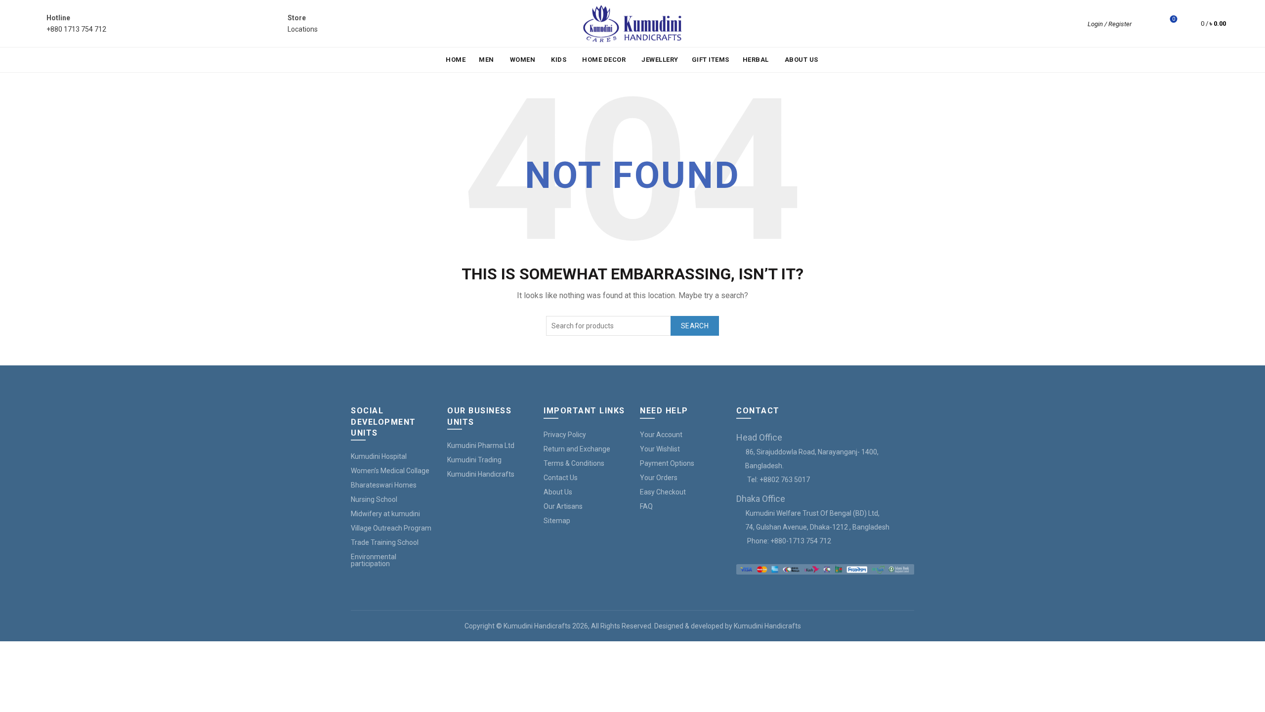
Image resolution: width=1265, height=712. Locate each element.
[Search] (1146, 23)
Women (523, 59)
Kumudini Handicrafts (480, 474)
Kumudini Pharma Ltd (480, 445)
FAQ (646, 506)
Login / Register (1110, 24)
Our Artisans (563, 506)
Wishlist (1173, 19)
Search (695, 326)
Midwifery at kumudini (385, 514)
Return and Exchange (577, 449)
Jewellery (659, 59)
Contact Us (561, 478)
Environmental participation (373, 560)
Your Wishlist (660, 449)
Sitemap (557, 521)
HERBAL (756, 59)
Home (455, 59)
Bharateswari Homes (384, 485)
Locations (303, 29)
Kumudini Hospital (379, 456)
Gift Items (710, 59)
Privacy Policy (565, 435)
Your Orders (658, 478)
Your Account (661, 435)
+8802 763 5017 (784, 480)
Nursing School (374, 499)
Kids (558, 59)
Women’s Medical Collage (390, 471)
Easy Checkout (663, 492)
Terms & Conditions (574, 463)
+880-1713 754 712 (800, 541)
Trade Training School (385, 542)
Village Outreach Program (391, 528)
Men (486, 59)
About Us (801, 59)
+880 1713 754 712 (76, 29)
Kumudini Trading (474, 460)
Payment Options (667, 463)
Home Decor (604, 59)
